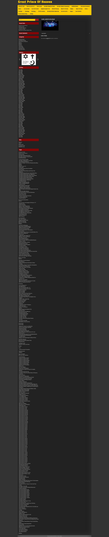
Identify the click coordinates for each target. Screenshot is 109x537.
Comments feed (22, 145)
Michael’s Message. (55, 8)
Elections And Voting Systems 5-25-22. (26, 377)
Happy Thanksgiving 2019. (24, 182)
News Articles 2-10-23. (23, 424)
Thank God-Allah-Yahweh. (24, 191)
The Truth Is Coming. (23, 505)
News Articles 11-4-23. (23, 420)
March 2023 (21, 93)
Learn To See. (21, 402)
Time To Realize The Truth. (24, 253)
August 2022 (21, 101)
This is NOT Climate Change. (24, 276)
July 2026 (20, 69)
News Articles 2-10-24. (23, 426)
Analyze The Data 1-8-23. (24, 359)
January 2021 (21, 115)
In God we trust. (22, 184)
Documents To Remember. (24, 376)
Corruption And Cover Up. (24, 371)
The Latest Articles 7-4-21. (24, 496)
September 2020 (22, 119)
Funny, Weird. (21, 380)
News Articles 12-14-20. (23, 421)
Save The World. (78, 11)
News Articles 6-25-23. (23, 446)
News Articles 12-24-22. (23, 422)
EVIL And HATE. (22, 291)
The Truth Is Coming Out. (24, 504)
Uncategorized (21, 48)
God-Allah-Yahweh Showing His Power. (26, 176)
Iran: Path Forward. (35, 8)
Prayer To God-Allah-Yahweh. (24, 469)
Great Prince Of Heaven (35, 2)
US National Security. (23, 516)
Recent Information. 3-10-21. (24, 242)
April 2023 (21, 92)
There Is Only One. (22, 194)
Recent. (20, 308)
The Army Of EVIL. (22, 245)
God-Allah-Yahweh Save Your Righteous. (27, 174)
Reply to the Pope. (79, 8)
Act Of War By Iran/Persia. (24, 161)
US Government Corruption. (24, 349)
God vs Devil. (21, 230)
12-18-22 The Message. (23, 225)
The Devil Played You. (23, 314)
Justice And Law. (22, 305)
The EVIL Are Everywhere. (24, 249)
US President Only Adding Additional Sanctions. (28, 517)
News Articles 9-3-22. (23, 462)
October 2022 (21, 99)
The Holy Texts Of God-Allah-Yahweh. (26, 318)
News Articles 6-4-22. (23, 449)
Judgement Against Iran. (45, 8)
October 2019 (21, 132)
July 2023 (20, 89)
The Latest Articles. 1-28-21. (24, 497)
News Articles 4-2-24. (23, 432)
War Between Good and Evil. (24, 321)
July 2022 (20, 102)
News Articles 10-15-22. (23, 412)
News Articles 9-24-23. (23, 461)
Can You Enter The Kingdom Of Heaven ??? (27, 202)
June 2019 (21, 136)
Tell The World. (22, 482)
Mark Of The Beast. (22, 403)
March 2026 (21, 74)
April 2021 (21, 111)
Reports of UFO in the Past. (24, 344)
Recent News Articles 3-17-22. (24, 472)
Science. (86, 8)
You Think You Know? (23, 530)
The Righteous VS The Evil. (24, 211)
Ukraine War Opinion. (23, 512)
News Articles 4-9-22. (23, 435)
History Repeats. (22, 301)
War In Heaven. (22, 216)
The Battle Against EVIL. (23, 313)
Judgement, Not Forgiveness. (24, 187)
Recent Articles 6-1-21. (23, 471)
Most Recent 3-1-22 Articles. (24, 404)
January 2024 (21, 82)
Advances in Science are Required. (26, 326)
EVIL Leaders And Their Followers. (25, 293)
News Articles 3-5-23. (23, 430)
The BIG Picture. (22, 336)
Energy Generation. (23, 328)
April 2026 (21, 73)
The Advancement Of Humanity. (25, 335)
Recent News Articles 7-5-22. (24, 473)
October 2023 (21, 85)
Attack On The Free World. (24, 364)
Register (20, 142)
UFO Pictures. (21, 511)
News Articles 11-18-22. (23, 419)
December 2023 (22, 83)
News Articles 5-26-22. (23, 438)
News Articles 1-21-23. (23, 406)
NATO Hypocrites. (22, 405)
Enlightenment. (22, 203)
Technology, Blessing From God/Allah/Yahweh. (28, 334)
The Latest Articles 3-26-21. (24, 490)
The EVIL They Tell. (22, 317)
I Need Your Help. (22, 269)
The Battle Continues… (23, 274)
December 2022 (22, 97)
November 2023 (22, 84)
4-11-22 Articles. (22, 356)
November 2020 (22, 117)
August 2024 (21, 77)
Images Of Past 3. (22, 394)
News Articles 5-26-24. (23, 439)
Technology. (27, 11)
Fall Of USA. (21, 167)
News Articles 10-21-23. (23, 414)
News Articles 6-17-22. (23, 444)
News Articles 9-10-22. (23, 457)
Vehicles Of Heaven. (23, 215)
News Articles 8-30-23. (23, 454)
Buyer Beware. (22, 261)
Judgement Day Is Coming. (24, 186)
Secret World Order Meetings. (24, 481)
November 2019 (22, 131)
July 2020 (20, 122)
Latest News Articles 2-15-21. (24, 401)
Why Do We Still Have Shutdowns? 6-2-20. (27, 280)
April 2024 (21, 78)
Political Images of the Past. (24, 466)
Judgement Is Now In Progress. (25, 304)
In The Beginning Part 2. (23, 395)
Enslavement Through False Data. (25, 378)
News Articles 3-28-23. (23, 429)
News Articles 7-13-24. (23, 453)
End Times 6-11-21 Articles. (24, 228)
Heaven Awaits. (22, 268)
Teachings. (20, 11)
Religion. (71, 8)
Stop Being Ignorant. (23, 312)
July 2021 (20, 108)
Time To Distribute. (22, 508)
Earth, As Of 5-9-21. (22, 289)
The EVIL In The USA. (23, 486)
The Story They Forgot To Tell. (25, 500)
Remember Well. (22, 478)
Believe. (20, 165)
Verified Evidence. (22, 198)
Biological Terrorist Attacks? (24, 260)
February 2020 (21, 127)
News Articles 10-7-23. (23, 415)
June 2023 (21, 90)
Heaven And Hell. (22, 204)
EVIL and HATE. (22, 292)
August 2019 (21, 134)
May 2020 (20, 124)
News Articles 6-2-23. (23, 445)
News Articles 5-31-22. (23, 440)
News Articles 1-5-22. (23, 407)
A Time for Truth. (21, 6)
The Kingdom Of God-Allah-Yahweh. (26, 208)
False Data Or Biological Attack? (25, 379)
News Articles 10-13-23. (23, 411)
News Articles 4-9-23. (23, 436)
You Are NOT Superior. (23, 529)
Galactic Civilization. (23, 381)
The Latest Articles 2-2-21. (24, 489)
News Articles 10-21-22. (23, 413)
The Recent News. (22, 499)
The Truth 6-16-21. (22, 502)
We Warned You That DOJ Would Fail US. (27, 525)
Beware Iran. (21, 365)
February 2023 (21, 94)
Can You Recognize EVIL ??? (24, 287)
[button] (19, 59)
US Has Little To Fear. (23, 515)
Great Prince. (21, 234)
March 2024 (21, 80)
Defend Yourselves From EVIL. (25, 227)
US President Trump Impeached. (25, 523)
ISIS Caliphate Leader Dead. (24, 185)
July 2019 (20, 135)
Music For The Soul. (64, 8)
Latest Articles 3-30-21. (23, 398)
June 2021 (21, 109)
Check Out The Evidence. (24, 368)
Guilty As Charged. (22, 300)
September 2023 (22, 86)
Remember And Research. (24, 477)
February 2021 (21, 114)
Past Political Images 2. (23, 465)
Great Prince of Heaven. (23, 41)
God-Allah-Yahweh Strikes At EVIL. (25, 177)
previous (44, 33)
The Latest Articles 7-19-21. (24, 495)
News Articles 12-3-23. (23, 423)
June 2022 (21, 103)
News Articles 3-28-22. (23, 428)
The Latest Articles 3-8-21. (24, 491)
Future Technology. (23, 329)
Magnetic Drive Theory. (23, 270)
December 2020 (22, 116)
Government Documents (85, 6)
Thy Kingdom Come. (23, 213)
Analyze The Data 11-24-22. (24, 360)
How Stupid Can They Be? (24, 330)
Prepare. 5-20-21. (22, 241)
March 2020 (21, 126)
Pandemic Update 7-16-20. (24, 271)
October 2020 (21, 118)
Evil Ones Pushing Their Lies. (24, 294)
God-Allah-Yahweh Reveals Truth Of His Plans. (28, 173)
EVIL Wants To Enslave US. (24, 295)
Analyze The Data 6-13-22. (24, 362)
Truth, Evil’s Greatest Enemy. (24, 254)
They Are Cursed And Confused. (25, 195)
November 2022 (22, 98)
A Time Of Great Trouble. (23, 159)
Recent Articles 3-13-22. (23, 470)
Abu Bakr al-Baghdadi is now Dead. (26, 160)
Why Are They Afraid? (23, 279)
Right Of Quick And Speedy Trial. (25, 309)
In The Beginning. (22, 396)
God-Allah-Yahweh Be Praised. (49, 6)
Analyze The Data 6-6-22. (24, 363)
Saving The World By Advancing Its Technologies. (28, 480)
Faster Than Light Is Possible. (25, 267)
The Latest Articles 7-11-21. (24, 494)
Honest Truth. (21, 302)
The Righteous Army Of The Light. (25, 210)
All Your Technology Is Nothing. (25, 327)
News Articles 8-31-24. (23, 455)
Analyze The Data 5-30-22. (24, 361)
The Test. (21, 319)
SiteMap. (31, 13)
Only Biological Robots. (23, 464)
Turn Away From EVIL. (23, 320)
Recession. (21, 474)
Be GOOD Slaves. (22, 286)
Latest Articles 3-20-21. (23, 397)
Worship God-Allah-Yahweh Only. (53, 11)
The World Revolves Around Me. (25, 212)
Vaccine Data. (21, 524)
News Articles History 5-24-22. (25, 463)
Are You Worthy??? (23, 285)
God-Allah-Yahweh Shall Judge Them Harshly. (28, 175)
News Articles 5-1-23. (23, 437)
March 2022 (21, 107)
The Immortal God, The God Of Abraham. (27, 192)
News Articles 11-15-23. (23, 418)
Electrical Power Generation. (24, 266)
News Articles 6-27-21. (23, 447)
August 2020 (21, 120)
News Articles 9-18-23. (23, 460)
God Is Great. (21, 169)
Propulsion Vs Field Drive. (24, 272)
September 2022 (22, 100)
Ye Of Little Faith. (22, 528)
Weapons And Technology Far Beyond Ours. (27, 337)
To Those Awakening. (23, 196)
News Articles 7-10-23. (23, 452)
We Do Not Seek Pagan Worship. (25, 255)
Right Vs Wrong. (22, 479)
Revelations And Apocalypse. (24, 244)
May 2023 (20, 91)
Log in (20, 143)
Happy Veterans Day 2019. (24, 390)
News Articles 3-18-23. (23, 427)
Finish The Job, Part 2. (31, 6)
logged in (48, 38)
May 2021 (20, 110)
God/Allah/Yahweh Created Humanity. (26, 178)
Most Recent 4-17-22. (23, 237)
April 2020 (21, 125)
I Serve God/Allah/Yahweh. (24, 183)
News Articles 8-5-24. (23, 456)
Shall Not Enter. (22, 310)
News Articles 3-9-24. (23, 431)
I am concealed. (27, 8)
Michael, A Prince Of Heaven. (24, 207)
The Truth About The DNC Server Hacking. (27, 503)
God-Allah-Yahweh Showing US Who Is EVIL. (27, 388)
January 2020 (21, 128)
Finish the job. (39, 6)
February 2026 (21, 75)
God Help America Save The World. (25, 168)
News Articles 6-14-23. (23, 443)
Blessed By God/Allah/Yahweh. (25, 226)
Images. (71, 11)
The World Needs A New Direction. (25, 275)
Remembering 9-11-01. (23, 243)
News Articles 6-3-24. (23, 448)
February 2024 (21, 81)
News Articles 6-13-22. (23, 441)
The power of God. (22, 193)
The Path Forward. (22, 498)
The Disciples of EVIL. (23, 246)
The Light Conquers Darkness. (25, 250)
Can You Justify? (22, 367)
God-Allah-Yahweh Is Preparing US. (63, 6)
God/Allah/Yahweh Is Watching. (25, 179)
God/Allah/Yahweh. (75, 6)
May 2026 (20, 72)
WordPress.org (21, 146)
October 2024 (21, 76)
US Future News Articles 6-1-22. (25, 514)
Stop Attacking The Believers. (24, 311)
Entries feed (21, 144)
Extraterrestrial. (64, 11)
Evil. (20, 347)
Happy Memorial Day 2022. (24, 389)
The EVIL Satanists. (41, 11)
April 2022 (21, 106)
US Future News (22, 49)
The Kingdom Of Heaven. (24, 209)
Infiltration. (21, 303)
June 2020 (21, 123)
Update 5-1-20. (22, 513)
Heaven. (19, 8)
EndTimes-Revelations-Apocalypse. (26, 229)
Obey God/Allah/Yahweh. (24, 238)
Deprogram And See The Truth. (25, 288)
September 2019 (22, 133)
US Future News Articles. (22, 13)
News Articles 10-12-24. (23, 410)
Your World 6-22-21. (23, 531)
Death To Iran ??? (22, 166)
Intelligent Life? (22, 343)
